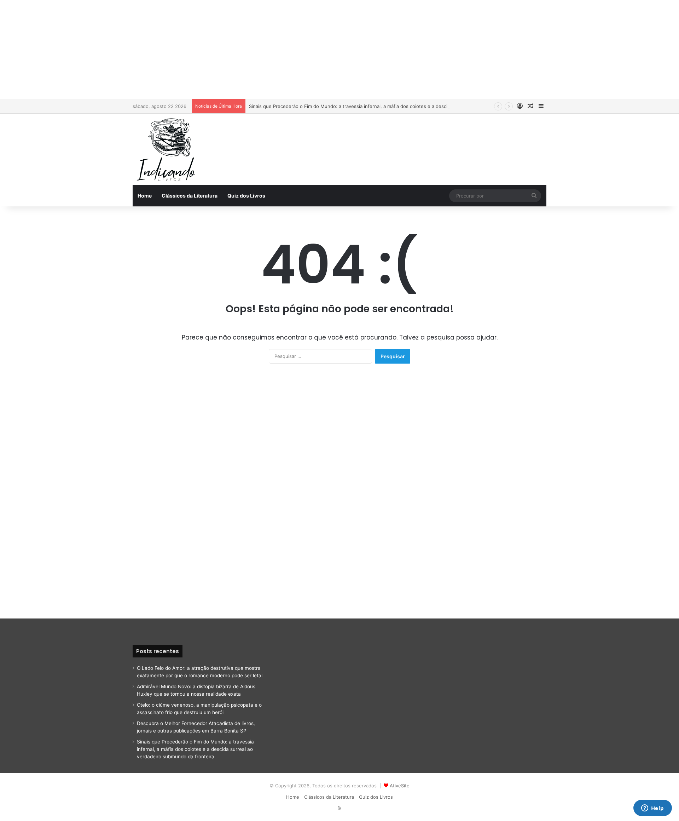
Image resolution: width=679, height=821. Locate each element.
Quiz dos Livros (246, 196)
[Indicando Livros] (168, 149)
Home (145, 196)
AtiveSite (400, 785)
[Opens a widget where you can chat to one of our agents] (652, 808)
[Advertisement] (339, 49)
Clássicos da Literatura (189, 196)
